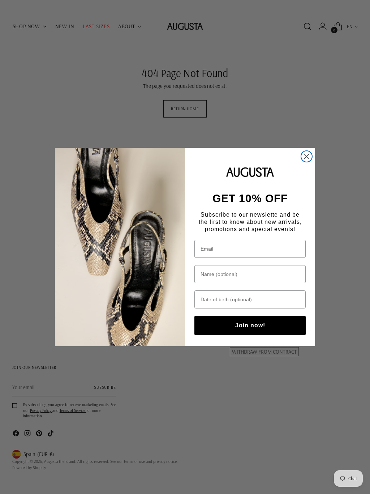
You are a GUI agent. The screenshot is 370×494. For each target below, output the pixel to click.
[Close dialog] (306, 156)
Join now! (250, 325)
